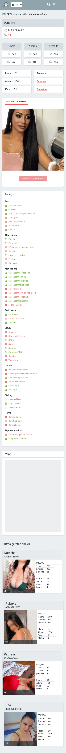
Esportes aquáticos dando (20, 434)
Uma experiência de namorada (22, 373)
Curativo (12, 356)
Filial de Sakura (15, 305)
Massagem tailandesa (18, 285)
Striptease (13, 314)
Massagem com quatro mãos (22, 293)
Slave (10, 344)
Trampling (13, 360)
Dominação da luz (16, 336)
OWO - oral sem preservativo (21, 213)
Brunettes (42, 89)
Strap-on (12, 348)
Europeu (41, 81)
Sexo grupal (14, 217)
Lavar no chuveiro (16, 255)
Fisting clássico (15, 399)
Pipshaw (12, 259)
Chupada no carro (16, 382)
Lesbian (12, 322)
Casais (11, 251)
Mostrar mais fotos (33, 178)
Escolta (11, 239)
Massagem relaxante (18, 301)
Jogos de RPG (15, 352)
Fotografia (13, 243)
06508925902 (16, 30)
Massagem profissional (19, 273)
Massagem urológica (18, 281)
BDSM (11, 340)
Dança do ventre (16, 318)
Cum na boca (14, 417)
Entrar (54, 4)
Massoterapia (14, 289)
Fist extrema (14, 407)
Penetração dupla (16, 221)
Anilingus (12, 390)
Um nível (12, 209)
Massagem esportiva (18, 297)
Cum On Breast (15, 421)
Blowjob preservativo (18, 369)
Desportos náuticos (17, 438)
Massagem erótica (17, 277)
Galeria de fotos (16, 101)
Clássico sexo (14, 205)
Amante (12, 332)
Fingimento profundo (18, 377)
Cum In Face (14, 425)
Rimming (12, 263)
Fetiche (11, 229)
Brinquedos (13, 225)
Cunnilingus (13, 386)
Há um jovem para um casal (21, 247)
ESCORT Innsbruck (11, 14)
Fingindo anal (14, 403)
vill (24, 14)
